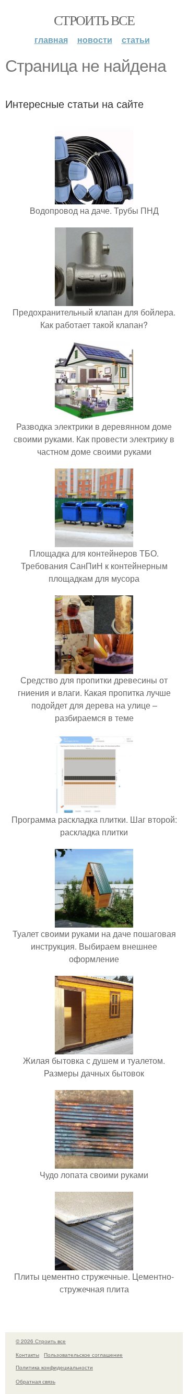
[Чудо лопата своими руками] (94, 1162)
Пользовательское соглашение (83, 1354)
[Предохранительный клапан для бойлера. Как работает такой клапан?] (94, 299)
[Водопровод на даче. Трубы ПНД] (94, 198)
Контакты (27, 1354)
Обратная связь (35, 1381)
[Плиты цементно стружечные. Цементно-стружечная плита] (94, 1264)
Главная (51, 40)
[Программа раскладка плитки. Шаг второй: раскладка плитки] (94, 807)
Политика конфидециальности (54, 1367)
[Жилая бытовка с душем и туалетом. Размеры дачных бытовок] (94, 1048)
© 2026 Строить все (41, 1341)
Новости (94, 40)
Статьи (136, 40)
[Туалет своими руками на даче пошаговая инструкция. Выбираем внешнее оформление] (94, 921)
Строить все (94, 20)
